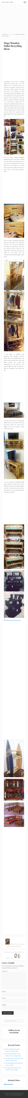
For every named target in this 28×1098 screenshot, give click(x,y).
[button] (24, 2)
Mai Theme (19, 1095)
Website (4, 1005)
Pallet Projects (8, 1084)
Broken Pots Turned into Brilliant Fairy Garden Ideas (14, 945)
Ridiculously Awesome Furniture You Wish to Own (14, 955)
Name (4, 991)
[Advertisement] (14, 19)
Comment (4, 971)
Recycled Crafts (7, 2)
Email (4, 998)
